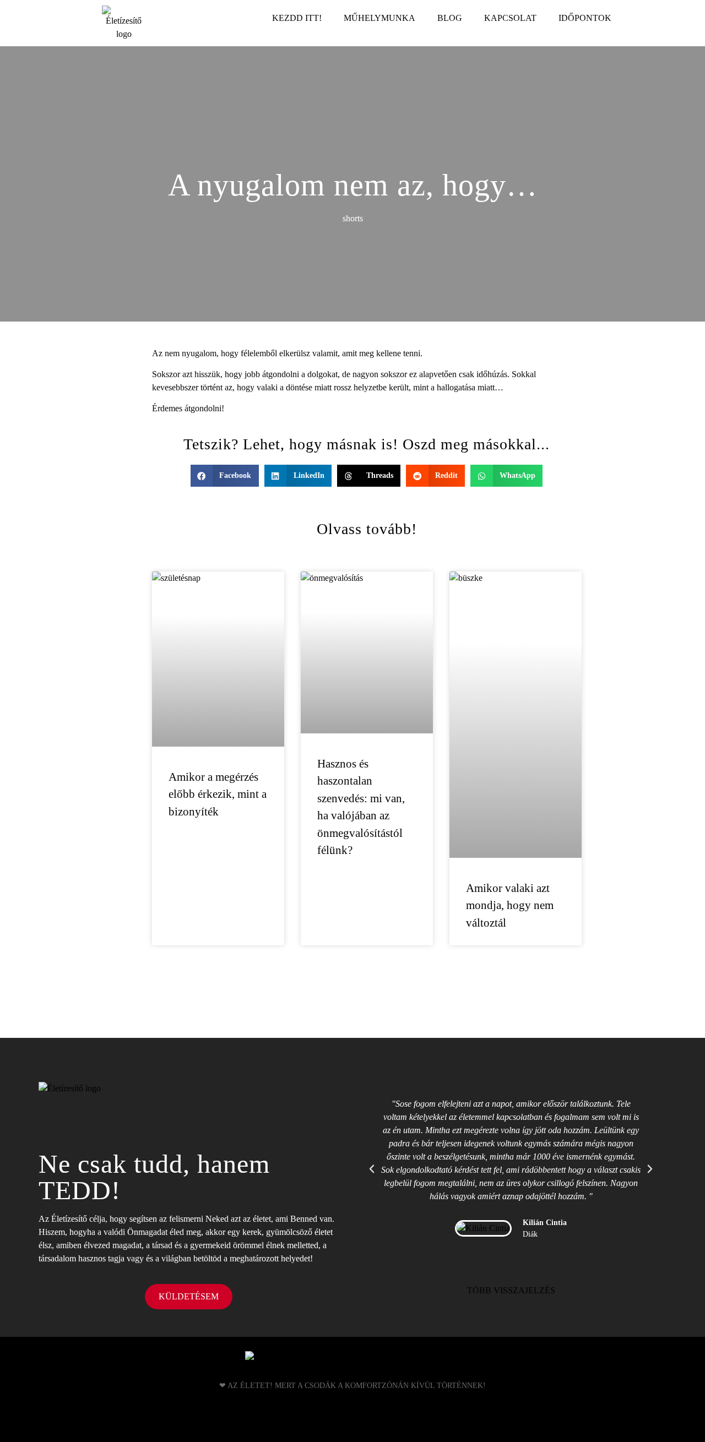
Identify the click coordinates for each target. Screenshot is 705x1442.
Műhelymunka (379, 18)
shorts (353, 218)
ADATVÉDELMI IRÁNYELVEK (353, 1414)
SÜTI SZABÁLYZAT (352, 1430)
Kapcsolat (510, 18)
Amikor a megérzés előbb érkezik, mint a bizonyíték (218, 794)
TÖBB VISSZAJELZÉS (511, 1290)
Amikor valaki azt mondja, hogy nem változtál (510, 905)
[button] (225, 476)
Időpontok (584, 18)
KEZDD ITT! (297, 18)
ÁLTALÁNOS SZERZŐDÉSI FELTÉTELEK (352, 1422)
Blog (449, 18)
